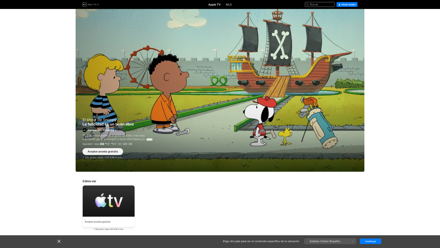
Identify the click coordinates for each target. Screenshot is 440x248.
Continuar (370, 241)
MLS (229, 4)
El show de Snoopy (99, 119)
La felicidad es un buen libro (220, 90)
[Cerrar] (58, 241)
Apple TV (214, 4)
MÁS (149, 139)
